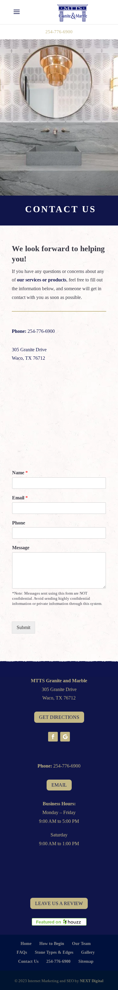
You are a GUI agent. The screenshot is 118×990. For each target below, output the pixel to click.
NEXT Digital (91, 981)
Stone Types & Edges (54, 952)
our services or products (41, 279)
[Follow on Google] (65, 737)
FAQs (22, 952)
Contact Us (28, 961)
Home (26, 943)
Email (20, 497)
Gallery (88, 952)
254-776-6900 (59, 32)
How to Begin (51, 943)
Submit (23, 627)
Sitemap (85, 961)
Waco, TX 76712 (28, 358)
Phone (18, 522)
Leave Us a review (59, 903)
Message (20, 547)
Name (20, 472)
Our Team (81, 943)
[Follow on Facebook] (53, 737)
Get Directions (59, 717)
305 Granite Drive (29, 349)
